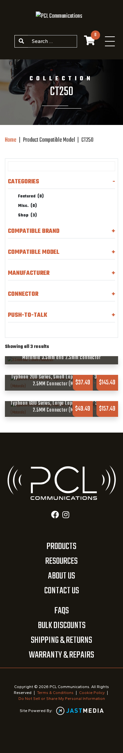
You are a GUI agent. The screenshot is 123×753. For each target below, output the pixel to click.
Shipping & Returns (61, 640)
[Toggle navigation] (110, 41)
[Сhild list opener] (41, 216)
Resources (61, 561)
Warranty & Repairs (61, 655)
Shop (27, 215)
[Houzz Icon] (65, 515)
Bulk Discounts (62, 626)
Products (61, 546)
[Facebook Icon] (55, 515)
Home (10, 140)
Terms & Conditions (55, 692)
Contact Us (61, 591)
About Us (61, 576)
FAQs (61, 611)
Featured (31, 196)
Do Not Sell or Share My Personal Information (61, 698)
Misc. (27, 206)
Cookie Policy (92, 692)
